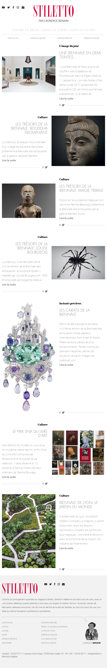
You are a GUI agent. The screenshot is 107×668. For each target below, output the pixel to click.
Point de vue (13, 38)
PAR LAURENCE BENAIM (54, 20)
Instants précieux (64, 38)
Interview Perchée (49, 623)
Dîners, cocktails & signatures (54, 627)
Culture (43, 117)
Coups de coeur (48, 631)
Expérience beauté (91, 38)
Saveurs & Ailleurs (37, 38)
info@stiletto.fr (94, 653)
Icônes (5, 627)
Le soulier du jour (49, 639)
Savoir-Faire (7, 643)
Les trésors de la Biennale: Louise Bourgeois (32, 248)
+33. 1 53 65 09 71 (77, 653)
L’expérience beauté (49, 635)
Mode (4, 635)
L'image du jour (69, 46)
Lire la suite (66, 98)
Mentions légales (10, 656)
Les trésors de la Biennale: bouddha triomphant (29, 128)
